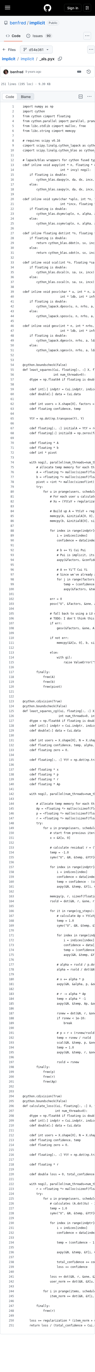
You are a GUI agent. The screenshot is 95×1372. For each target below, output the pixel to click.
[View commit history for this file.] (89, 71)
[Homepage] (47, 8)
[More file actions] (89, 96)
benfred (18, 22)
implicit (37, 22)
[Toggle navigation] (7, 7)
